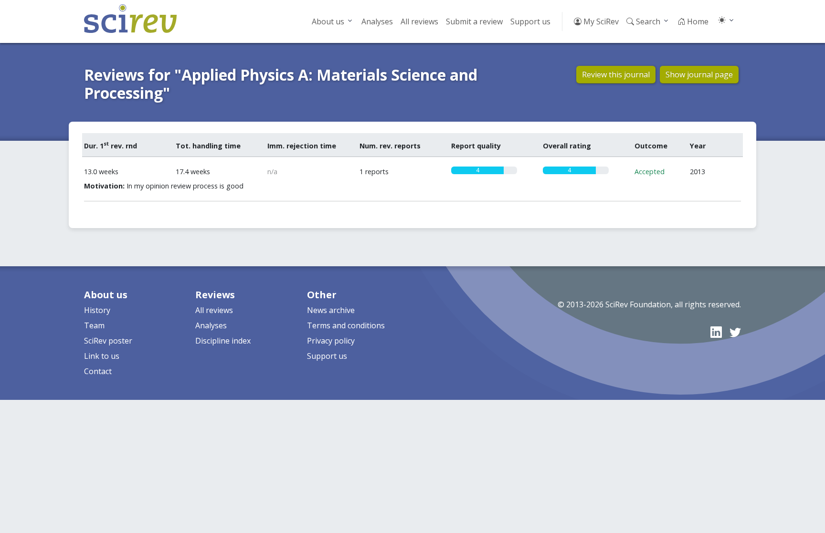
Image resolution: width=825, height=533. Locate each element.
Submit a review (474, 21)
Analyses (377, 21)
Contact (98, 371)
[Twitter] (735, 332)
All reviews (419, 21)
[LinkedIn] (716, 332)
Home (697, 21)
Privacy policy (331, 340)
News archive (331, 310)
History (97, 310)
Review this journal (616, 74)
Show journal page (699, 74)
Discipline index (223, 340)
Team (94, 325)
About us (328, 21)
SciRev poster (108, 340)
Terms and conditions (346, 325)
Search (647, 21)
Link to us (101, 356)
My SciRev (600, 21)
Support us (530, 21)
